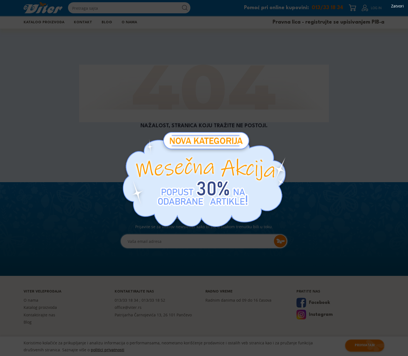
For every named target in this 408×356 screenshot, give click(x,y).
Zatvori (397, 6)
